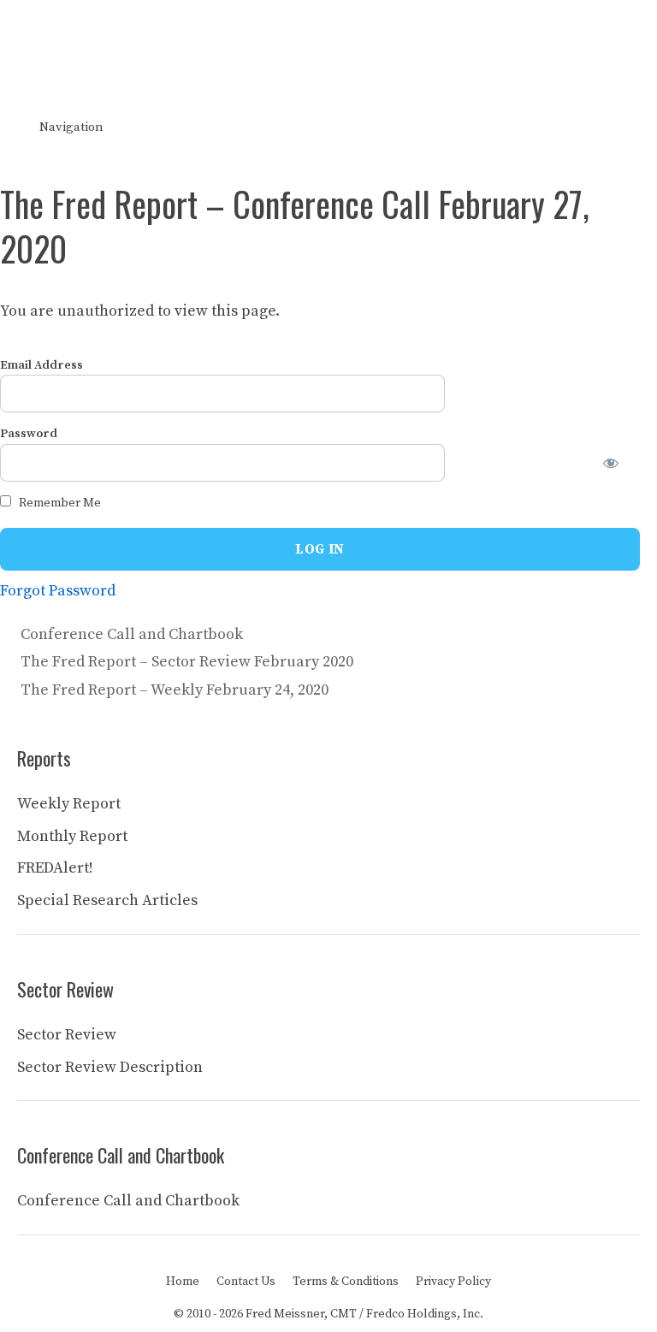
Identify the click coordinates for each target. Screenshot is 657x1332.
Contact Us (245, 1281)
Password (28, 433)
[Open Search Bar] (632, 127)
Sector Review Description (110, 1067)
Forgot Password (57, 591)
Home (182, 1281)
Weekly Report (69, 804)
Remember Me (58, 503)
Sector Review (66, 1035)
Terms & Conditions (346, 1281)
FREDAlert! (55, 868)
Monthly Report (72, 836)
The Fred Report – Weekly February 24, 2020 (174, 690)
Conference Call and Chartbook (132, 634)
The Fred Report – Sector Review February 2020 (187, 662)
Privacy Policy (453, 1281)
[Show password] (621, 463)
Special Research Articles (107, 900)
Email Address (41, 365)
